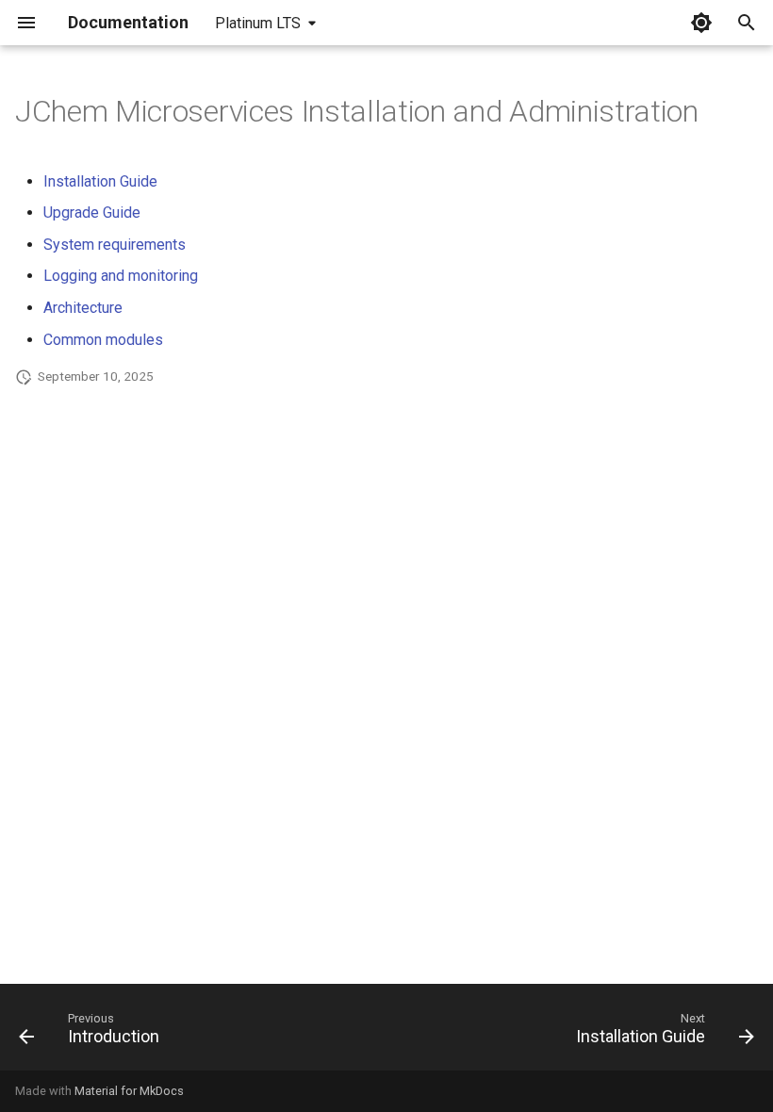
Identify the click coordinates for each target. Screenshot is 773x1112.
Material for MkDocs (129, 1091)
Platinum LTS (258, 23)
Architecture (83, 308)
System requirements (114, 244)
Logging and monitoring (120, 276)
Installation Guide (100, 181)
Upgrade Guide (91, 212)
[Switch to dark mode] (701, 22)
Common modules (103, 340)
